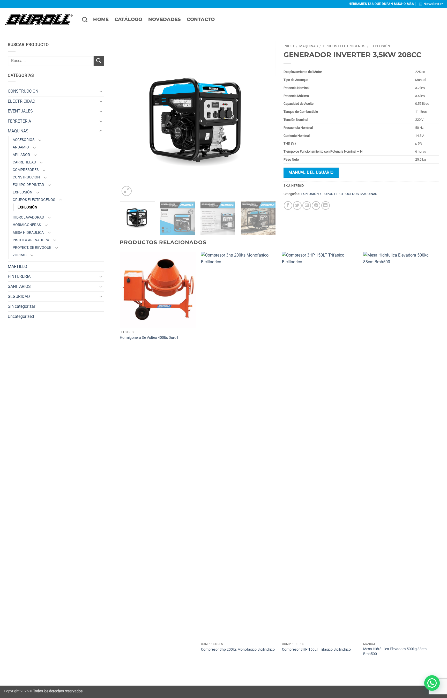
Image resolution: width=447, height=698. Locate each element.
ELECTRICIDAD (21, 101)
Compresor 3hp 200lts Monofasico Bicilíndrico (238, 649)
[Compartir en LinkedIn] (325, 205)
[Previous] (129, 119)
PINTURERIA (19, 276)
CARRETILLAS (24, 162)
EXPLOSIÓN (22, 192)
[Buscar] (84, 19)
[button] (431, 4)
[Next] (266, 119)
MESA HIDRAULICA (28, 232)
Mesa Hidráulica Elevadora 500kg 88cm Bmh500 (395, 651)
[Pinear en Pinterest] (316, 205)
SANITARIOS (19, 286)
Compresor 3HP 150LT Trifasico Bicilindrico (316, 649)
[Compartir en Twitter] (297, 205)
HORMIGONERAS (27, 225)
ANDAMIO (21, 147)
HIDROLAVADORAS (28, 217)
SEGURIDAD (19, 296)
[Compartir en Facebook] (288, 205)
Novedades (164, 19)
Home (101, 19)
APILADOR (21, 155)
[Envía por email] (306, 205)
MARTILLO (17, 266)
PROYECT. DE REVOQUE (32, 247)
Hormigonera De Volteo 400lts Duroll (149, 337)
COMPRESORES (26, 170)
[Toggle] (101, 91)
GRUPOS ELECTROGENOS (34, 200)
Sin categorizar (21, 306)
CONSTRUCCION (23, 91)
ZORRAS (19, 255)
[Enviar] (99, 61)
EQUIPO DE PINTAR (28, 185)
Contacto (201, 19)
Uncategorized (21, 316)
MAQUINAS (18, 131)
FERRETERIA (19, 121)
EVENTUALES (20, 111)
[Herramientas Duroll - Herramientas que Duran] (39, 19)
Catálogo (129, 19)
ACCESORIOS (23, 140)
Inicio (289, 46)
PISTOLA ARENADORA (31, 240)
